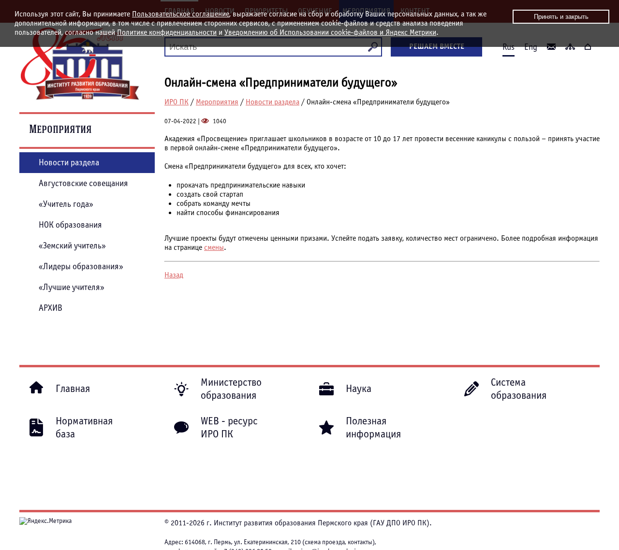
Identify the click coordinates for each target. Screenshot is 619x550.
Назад (173, 275)
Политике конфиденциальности (167, 32)
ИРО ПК (176, 102)
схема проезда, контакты (338, 542)
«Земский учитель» (72, 246)
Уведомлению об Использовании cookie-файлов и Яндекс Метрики (330, 32)
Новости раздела (272, 102)
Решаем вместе (436, 46)
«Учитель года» (66, 204)
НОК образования (70, 225)
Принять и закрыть (561, 16)
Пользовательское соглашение (180, 14)
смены (214, 247)
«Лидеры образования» (81, 266)
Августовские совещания (83, 183)
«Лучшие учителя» (71, 287)
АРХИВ (50, 308)
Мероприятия (217, 102)
